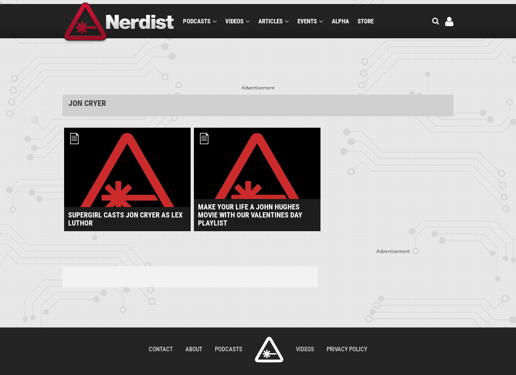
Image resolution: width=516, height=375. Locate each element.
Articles (270, 21)
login (449, 21)
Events (307, 21)
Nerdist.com (269, 350)
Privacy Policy (347, 349)
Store (366, 21)
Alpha (340, 21)
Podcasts (196, 21)
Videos (234, 21)
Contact (161, 349)
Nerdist (119, 23)
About (193, 349)
